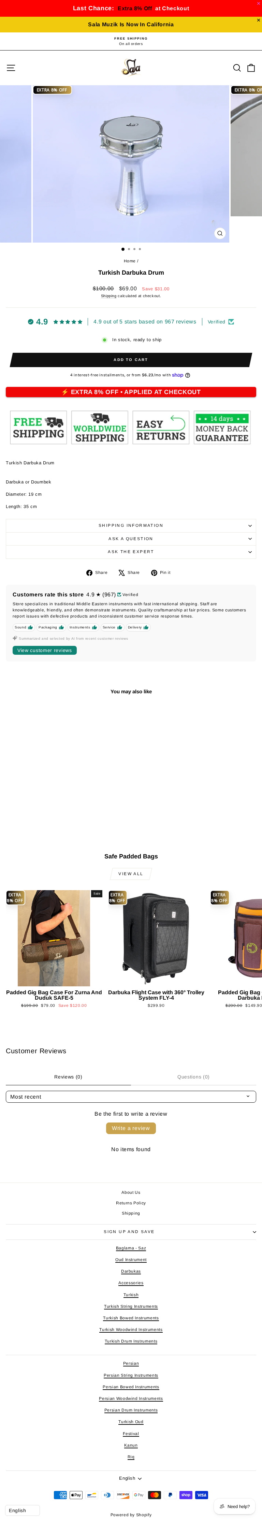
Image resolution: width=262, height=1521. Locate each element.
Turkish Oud (130, 1421)
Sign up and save (129, 1231)
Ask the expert (131, 551)
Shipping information (131, 525)
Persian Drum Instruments (131, 1410)
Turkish (131, 1294)
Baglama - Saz (131, 1248)
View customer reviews (44, 650)
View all (130, 873)
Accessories (130, 1282)
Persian (131, 1363)
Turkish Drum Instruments (131, 1341)
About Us (130, 1192)
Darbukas (131, 1271)
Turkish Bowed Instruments (131, 1318)
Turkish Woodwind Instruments (130, 1329)
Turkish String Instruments (131, 1306)
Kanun (130, 1445)
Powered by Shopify (131, 1514)
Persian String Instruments (131, 1375)
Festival (131, 1433)
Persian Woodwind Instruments (131, 1398)
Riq (131, 1456)
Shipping (109, 296)
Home (130, 261)
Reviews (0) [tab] (68, 1077)
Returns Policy (131, 1203)
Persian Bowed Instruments (131, 1387)
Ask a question (131, 538)
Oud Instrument (131, 1259)
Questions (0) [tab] (193, 1077)
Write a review (131, 1128)
